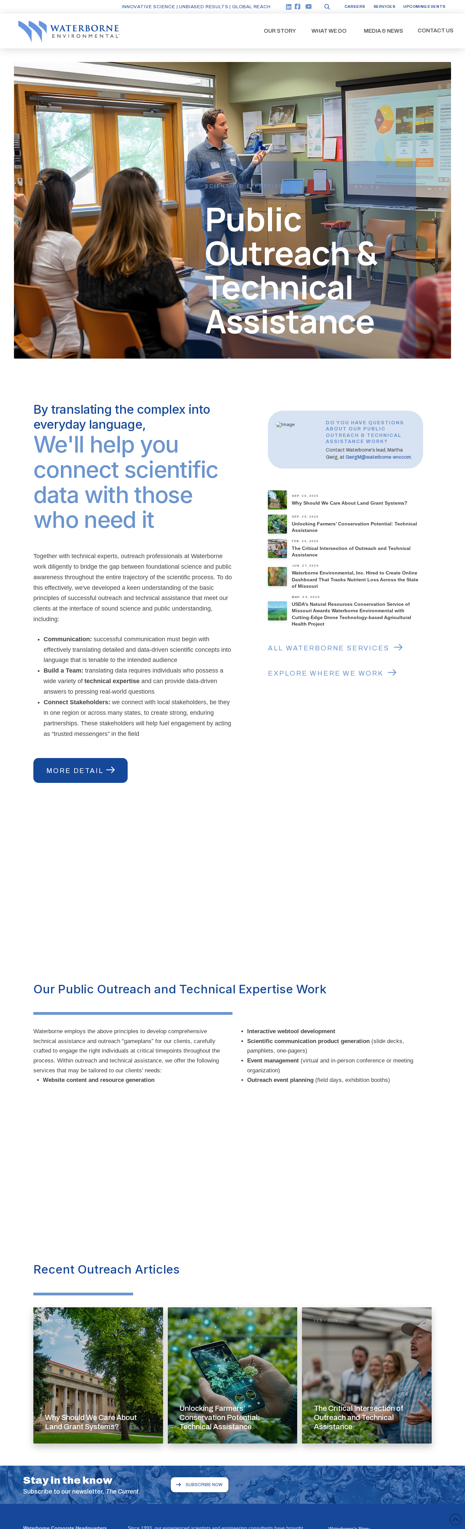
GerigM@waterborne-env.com (378, 457)
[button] (279, 30)
